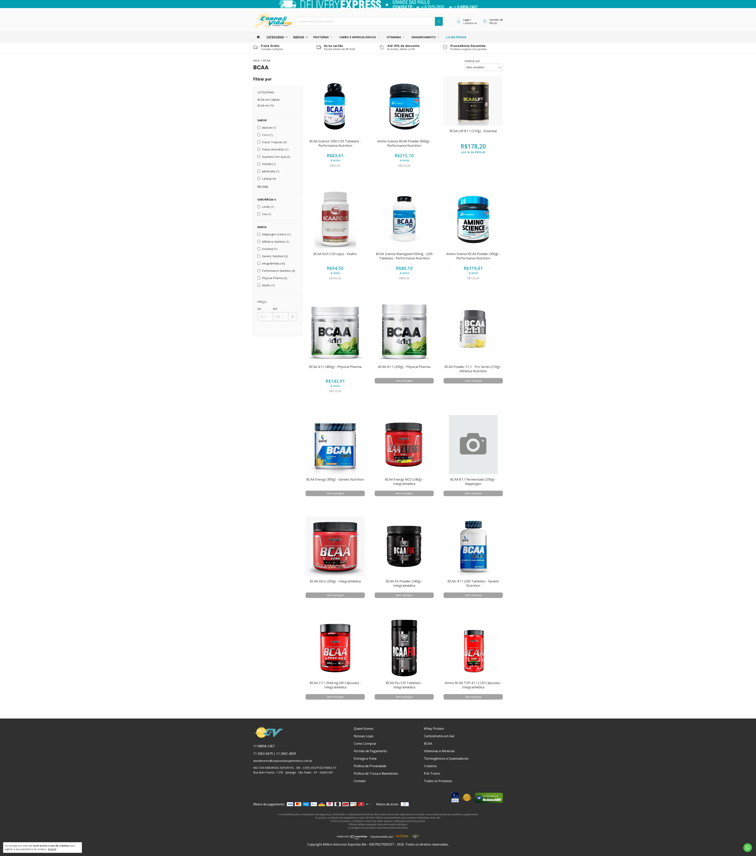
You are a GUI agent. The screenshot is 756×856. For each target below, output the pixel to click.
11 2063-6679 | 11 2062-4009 (274, 753)
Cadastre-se (470, 23)
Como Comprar (365, 743)
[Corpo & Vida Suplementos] (268, 737)
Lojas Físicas (456, 37)
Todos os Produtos (438, 781)
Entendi (52, 849)
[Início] (258, 37)
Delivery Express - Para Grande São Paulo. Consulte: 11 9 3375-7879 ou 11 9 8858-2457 (378, 4)
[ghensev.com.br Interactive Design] (415, 836)
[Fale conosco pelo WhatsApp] (747, 847)
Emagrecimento (424, 37)
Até (275, 309)
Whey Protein (434, 728)
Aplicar (292, 317)
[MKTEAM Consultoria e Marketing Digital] (402, 836)
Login (466, 19)
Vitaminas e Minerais (439, 751)
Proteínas (321, 37)
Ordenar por (472, 61)
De (259, 309)
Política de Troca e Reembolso (376, 773)
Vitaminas (394, 37)
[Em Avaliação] (455, 798)
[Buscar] (439, 21)
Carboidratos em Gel (439, 736)
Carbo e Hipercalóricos (358, 37)
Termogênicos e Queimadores (446, 758)
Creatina (430, 766)
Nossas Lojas (363, 736)
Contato (360, 781)
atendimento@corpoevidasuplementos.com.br (282, 761)
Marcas (298, 37)
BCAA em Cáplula (268, 99)
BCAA (428, 743)
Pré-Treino (432, 773)
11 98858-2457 (264, 746)
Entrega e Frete (365, 758)
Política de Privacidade (370, 766)
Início (256, 60)
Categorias (275, 37)
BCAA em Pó (265, 105)
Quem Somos (363, 728)
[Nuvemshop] (352, 838)
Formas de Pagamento (370, 751)
